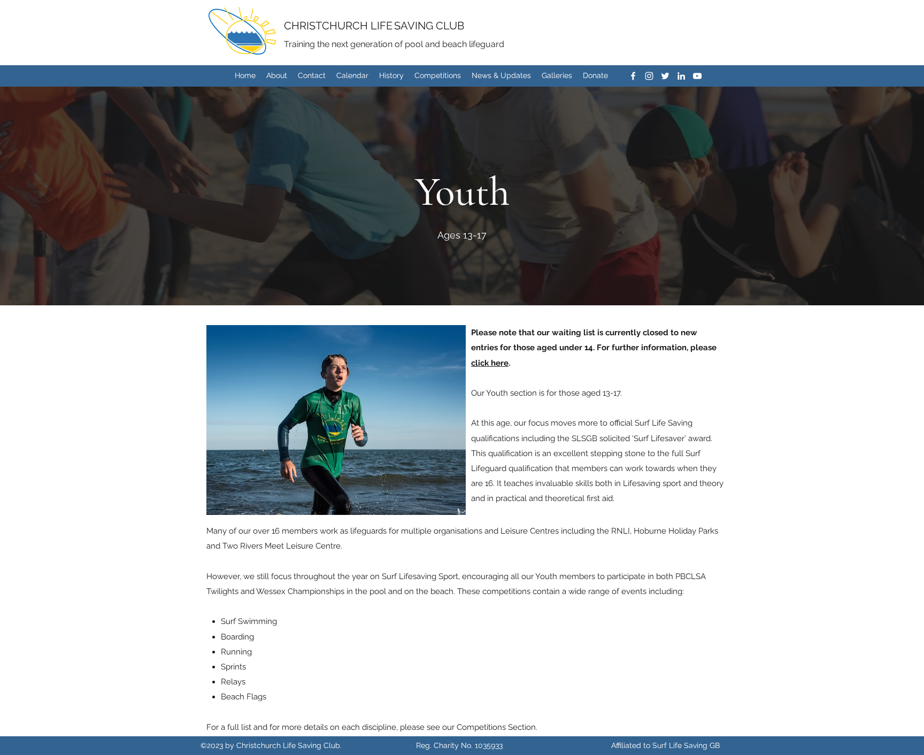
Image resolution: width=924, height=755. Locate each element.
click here (490, 363)
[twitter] (665, 76)
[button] (336, 420)
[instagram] (649, 76)
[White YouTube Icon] (697, 76)
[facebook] (633, 76)
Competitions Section (496, 727)
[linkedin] (681, 76)
